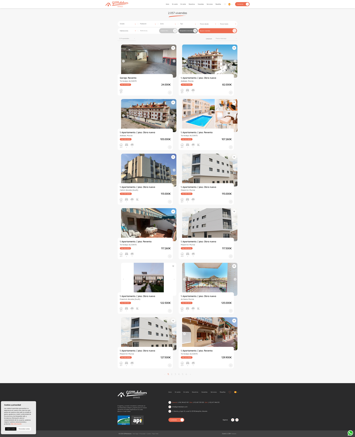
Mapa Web (155, 434)
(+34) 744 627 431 (183, 402)
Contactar (240, 4)
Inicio (167, 4)
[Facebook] (232, 419)
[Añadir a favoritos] (173, 48)
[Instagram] (237, 419)
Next (174, 61)
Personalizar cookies (24, 429)
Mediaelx (233, 434)
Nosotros (192, 4)
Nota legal (135, 434)
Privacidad (142, 434)
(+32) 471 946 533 (213, 402)
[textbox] (128, 24)
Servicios (210, 4)
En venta (175, 4)
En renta (183, 4)
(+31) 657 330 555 (198, 402)
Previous (123, 61)
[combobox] (128, 23)
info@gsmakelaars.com (179, 407)
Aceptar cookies (10, 429)
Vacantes (201, 4)
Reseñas (218, 4)
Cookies (148, 434)
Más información (16, 424)
